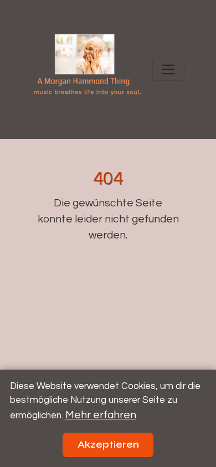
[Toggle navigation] (168, 70)
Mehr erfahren (100, 415)
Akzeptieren (108, 444)
